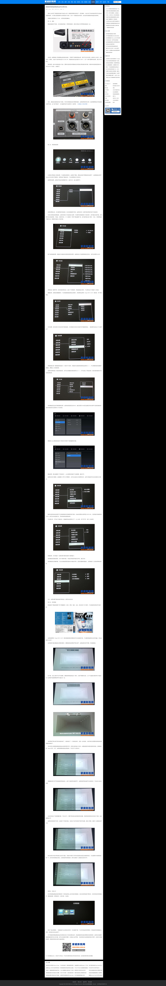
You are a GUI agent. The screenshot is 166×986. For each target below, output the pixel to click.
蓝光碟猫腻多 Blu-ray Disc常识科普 (113, 37)
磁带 (106, 85)
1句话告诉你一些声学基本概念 (112, 40)
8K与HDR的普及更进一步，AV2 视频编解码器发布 (116, 69)
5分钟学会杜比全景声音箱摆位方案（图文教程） (116, 21)
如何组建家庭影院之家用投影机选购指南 (114, 42)
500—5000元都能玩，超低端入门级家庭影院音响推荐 (117, 12)
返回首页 (74, 981)
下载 (108, 1)
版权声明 (85, 981)
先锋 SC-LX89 (116, 98)
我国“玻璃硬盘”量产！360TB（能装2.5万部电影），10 (117, 75)
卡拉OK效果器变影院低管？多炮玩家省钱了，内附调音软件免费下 (119, 60)
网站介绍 (79, 981)
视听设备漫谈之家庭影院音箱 (80, 972)
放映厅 (97, 1)
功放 (82, 1)
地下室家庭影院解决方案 (80, 975)
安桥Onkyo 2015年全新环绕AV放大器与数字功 (55, 967)
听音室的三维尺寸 (116, 85)
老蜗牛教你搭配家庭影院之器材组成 (113, 17)
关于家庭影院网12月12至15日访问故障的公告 (115, 35)
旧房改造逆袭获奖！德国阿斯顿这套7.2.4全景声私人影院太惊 (118, 62)
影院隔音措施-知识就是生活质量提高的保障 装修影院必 (57, 972)
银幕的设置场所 (109, 52)
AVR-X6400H (107, 96)
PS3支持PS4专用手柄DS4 (94, 967)
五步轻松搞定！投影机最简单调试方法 (68, 965)
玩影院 (93, 1)
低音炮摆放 (115, 83)
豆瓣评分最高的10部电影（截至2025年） (114, 71)
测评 (66, 1)
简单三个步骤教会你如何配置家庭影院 (113, 50)
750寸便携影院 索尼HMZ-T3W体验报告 (68, 970)
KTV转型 (107, 89)
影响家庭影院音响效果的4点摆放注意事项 (68, 967)
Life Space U (107, 83)
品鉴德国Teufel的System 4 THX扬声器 (82, 965)
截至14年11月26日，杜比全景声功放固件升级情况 (116, 48)
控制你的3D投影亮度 (110, 44)
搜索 (120, 1)
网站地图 (90, 981)
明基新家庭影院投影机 (117, 94)
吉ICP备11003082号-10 (102, 984)
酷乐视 (106, 87)
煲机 (114, 87)
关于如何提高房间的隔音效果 (112, 46)
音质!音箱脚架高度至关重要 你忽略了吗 (97, 970)
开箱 (106, 98)
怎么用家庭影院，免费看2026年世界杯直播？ (115, 64)
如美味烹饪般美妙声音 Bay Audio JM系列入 (69, 975)
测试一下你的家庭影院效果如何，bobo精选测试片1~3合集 (118, 67)
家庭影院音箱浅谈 (110, 27)
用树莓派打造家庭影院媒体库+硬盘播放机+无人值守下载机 (118, 23)
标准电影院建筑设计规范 (111, 33)
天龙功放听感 (115, 100)
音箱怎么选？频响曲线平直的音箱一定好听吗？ (115, 77)
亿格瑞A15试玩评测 (82, 104)
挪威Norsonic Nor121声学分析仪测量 (96, 975)
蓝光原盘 (107, 100)
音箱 (75, 1)
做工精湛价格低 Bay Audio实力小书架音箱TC (98, 965)
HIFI (101, 1)
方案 (69, 1)
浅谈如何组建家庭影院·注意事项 (95, 972)
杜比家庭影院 (115, 92)
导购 (72, 1)
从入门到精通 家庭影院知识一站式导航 (114, 8)
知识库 (104, 1)
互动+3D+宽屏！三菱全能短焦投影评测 (68, 972)
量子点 (114, 96)
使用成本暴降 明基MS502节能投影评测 (54, 975)
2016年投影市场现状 (117, 89)
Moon (106, 92)
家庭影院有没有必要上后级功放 (112, 25)
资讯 (62, 1)
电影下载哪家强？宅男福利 (111, 19)
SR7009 (106, 94)
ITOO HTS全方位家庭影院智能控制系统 (83, 967)
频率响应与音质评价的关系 (80, 970)
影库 (114, 102)
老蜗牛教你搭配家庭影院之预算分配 (113, 10)
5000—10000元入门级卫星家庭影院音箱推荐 (115, 15)
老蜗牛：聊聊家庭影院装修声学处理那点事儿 (55, 970)
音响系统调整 (107, 102)
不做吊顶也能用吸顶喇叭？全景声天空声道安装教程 (116, 73)
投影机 (78, 1)
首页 (59, 1)
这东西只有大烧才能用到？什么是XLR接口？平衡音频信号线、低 (119, 58)
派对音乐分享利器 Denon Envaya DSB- (54, 965)
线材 (89, 1)
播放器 (85, 1)
